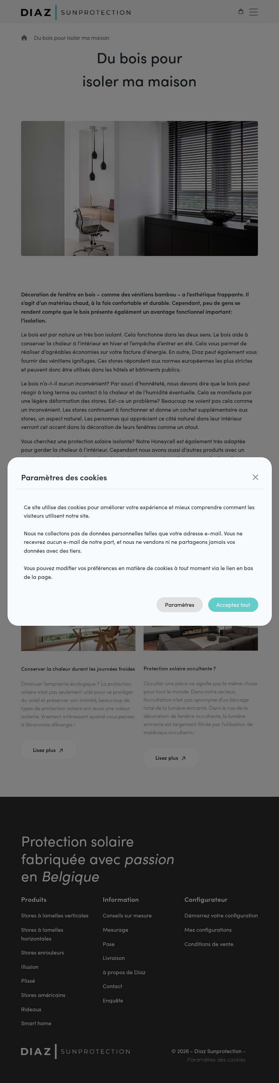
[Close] (255, 477)
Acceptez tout (233, 604)
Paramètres (179, 604)
